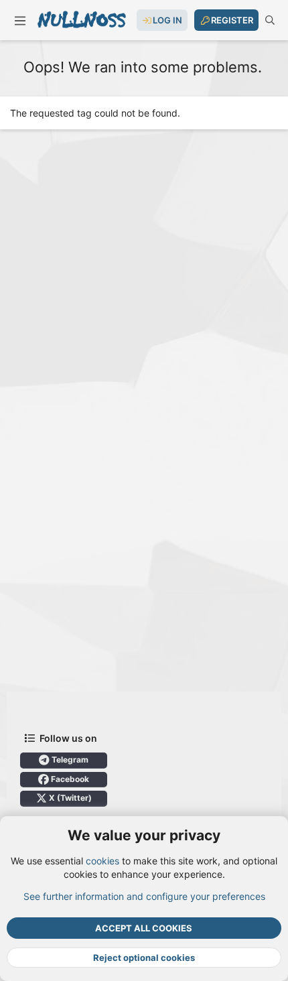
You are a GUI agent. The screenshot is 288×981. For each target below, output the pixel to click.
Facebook (69, 779)
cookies (102, 860)
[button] (20, 20)
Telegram (69, 760)
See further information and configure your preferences (144, 896)
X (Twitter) (69, 798)
